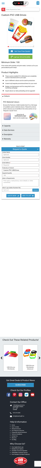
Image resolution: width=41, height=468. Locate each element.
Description (8, 134)
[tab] (20, 96)
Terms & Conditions (17, 434)
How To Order (15, 427)
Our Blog (14, 439)
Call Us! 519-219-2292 (22, 57)
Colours (7, 96)
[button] (8, 46)
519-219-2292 (16, 412)
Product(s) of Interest (8, 168)
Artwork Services (16, 428)
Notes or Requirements (8, 178)
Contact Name (6, 152)
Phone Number (6, 157)
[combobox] (20, 9)
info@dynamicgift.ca (18, 416)
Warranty (7, 139)
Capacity (7, 126)
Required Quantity (7, 173)
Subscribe (20, 385)
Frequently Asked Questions (19, 432)
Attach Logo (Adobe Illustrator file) (11, 187)
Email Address (6, 162)
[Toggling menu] (3, 3)
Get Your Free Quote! (22, 51)
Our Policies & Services (18, 430)
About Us (14, 438)
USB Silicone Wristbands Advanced (30, 367)
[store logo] (20, 4)
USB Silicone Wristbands (11, 368)
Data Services (9, 130)
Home (13, 425)
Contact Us (15, 436)
